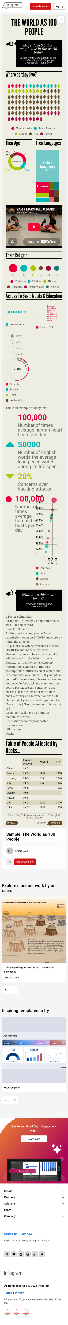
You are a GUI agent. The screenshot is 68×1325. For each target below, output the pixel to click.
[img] (16, 86)
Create (8, 1191)
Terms (8, 1292)
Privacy (19, 1292)
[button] (22, 128)
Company (10, 1216)
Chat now (26, 1234)
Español (36, 1240)
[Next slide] (14, 990)
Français (46, 1240)
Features (9, 1197)
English (7, 1240)
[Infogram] (12, 6)
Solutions (9, 1203)
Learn (7, 1210)
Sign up (59, 6)
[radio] (17, 336)
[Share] (9, 861)
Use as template (40, 6)
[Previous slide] (6, 990)
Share (12, 823)
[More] (61, 19)
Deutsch (16, 1240)
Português (26, 1240)
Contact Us (10, 1234)
